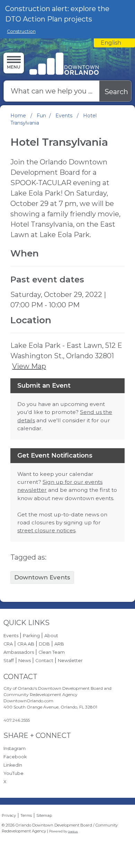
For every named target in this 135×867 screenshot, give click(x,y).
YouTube (13, 773)
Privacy (9, 815)
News (24, 660)
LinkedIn (12, 765)
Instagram (14, 748)
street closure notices (46, 530)
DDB (44, 644)
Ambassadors (18, 652)
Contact (44, 660)
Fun (41, 115)
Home (18, 115)
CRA (8, 644)
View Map (29, 366)
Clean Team (51, 652)
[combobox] (114, 42)
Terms (26, 815)
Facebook (15, 756)
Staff (8, 660)
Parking (31, 635)
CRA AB (25, 644)
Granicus (73, 831)
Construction (21, 31)
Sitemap (44, 815)
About (51, 635)
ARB (59, 644)
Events (64, 115)
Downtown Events (42, 577)
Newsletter (70, 660)
